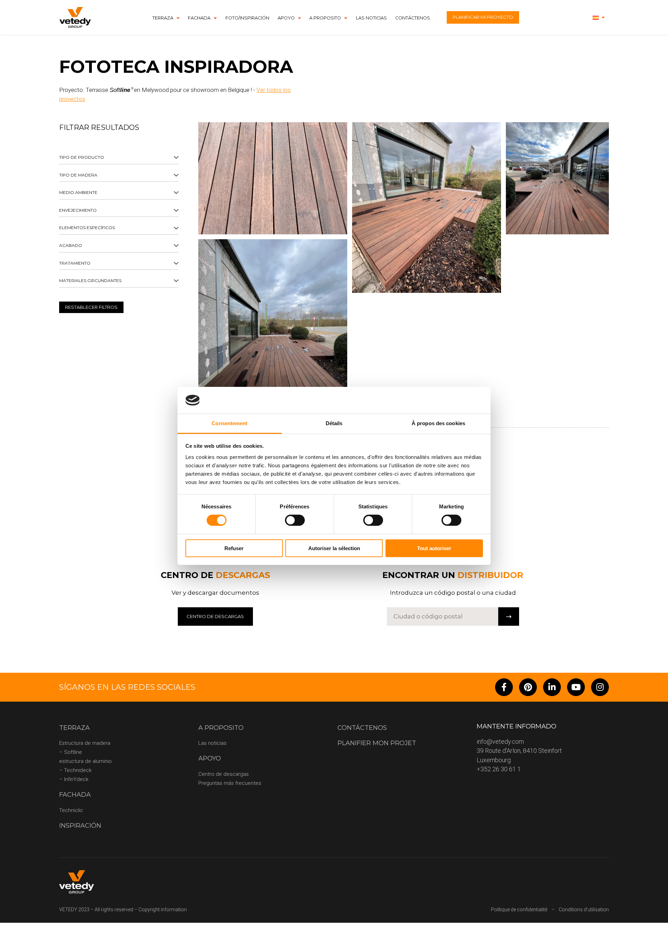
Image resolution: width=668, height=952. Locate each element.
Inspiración (80, 825)
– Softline (70, 752)
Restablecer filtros (91, 307)
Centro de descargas (223, 774)
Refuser (234, 548)
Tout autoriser (434, 548)
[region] (118, 237)
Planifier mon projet (376, 743)
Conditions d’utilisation (584, 909)
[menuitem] (599, 17)
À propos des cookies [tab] (438, 423)
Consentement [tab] (229, 423)
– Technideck (75, 770)
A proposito (325, 18)
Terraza (162, 18)
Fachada (199, 18)
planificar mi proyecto (483, 17)
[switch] (295, 520)
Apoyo (286, 18)
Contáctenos (412, 18)
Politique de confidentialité (519, 909)
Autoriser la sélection (334, 548)
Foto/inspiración (247, 18)
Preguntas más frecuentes (229, 783)
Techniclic (71, 810)
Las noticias (371, 18)
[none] (599, 17)
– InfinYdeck (73, 779)
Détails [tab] (334, 423)
